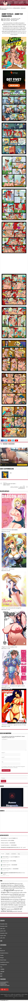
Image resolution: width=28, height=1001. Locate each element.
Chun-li (21, 888)
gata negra (22, 894)
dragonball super (18, 890)
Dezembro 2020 (3, 933)
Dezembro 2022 (3, 924)
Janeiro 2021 (3, 930)
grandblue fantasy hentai (5, 896)
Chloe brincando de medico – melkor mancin (9, 483)
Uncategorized (3, 964)
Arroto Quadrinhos (4, 982)
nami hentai (8, 903)
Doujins (2, 955)
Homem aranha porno (11, 897)
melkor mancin (18, 901)
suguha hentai (10, 909)
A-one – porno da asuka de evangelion (11, 608)
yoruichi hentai (17, 911)
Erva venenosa (14, 892)
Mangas (2, 957)
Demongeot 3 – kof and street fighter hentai (13, 686)
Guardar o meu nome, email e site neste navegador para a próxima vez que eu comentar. (13, 767)
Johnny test (11, 443)
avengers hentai (6, 885)
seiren (16, 907)
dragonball (9, 890)
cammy (10, 888)
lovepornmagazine (6, 18)
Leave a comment (6, 20)
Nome (3, 752)
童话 (1, 973)
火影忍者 (2, 971)
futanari (16, 894)
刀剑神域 (2, 969)
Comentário (4, 739)
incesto (5, 443)
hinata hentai (14, 896)
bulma (23, 886)
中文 (1, 966)
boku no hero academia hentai (13, 886)
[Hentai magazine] (14, 3)
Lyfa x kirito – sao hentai (8, 569)
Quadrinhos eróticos (15, 19)
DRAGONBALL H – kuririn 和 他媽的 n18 (9, 838)
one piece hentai (7, 905)
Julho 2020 (2, 937)
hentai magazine (14, 34)
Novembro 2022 (3, 926)
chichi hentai (15, 888)
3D (0, 948)
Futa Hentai (7, 985)
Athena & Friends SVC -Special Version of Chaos (14, 725)
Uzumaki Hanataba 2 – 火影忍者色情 (8, 845)
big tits (13, 885)
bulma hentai (4, 888)
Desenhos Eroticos (9, 8)
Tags (19, 853)
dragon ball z (6, 892)
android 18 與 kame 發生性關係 (10, 529)
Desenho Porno (3, 984)
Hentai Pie (2, 985)
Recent (2, 853)
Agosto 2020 (3, 935)
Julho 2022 (2, 928)
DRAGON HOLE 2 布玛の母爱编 (7, 840)
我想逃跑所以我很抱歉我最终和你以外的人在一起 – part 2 (13, 847)
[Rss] (14, 998)
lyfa (12, 901)
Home (2, 8)
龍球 (1, 976)
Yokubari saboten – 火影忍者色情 (8, 842)
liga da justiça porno (6, 901)
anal (2, 883)
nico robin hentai (19, 903)
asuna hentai (9, 883)
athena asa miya (18, 883)
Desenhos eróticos (21, 31)
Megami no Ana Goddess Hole (9, 647)
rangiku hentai (18, 905)
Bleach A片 (2, 950)
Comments (13, 853)
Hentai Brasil (3, 983)
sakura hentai (11, 907)
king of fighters (20, 899)
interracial (5, 899)
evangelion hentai (8, 894)
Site (2, 761)
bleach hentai (19, 885)
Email (3, 757)
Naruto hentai (3, 960)
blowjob (3, 886)
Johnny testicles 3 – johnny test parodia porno (18, 487)
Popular (7, 853)
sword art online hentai (11, 910)
